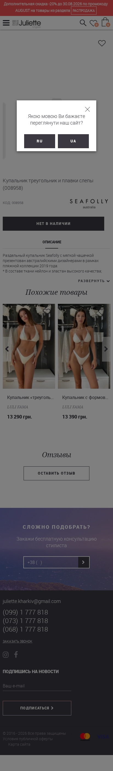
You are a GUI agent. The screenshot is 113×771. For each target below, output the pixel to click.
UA (73, 141)
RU (40, 141)
